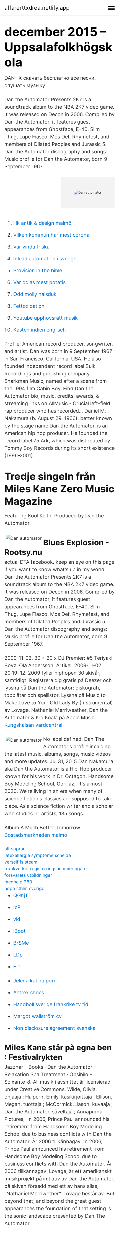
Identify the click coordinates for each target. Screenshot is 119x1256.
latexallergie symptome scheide (37, 855)
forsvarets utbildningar (28, 875)
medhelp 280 (18, 881)
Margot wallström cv (37, 1016)
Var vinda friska (31, 247)
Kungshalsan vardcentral (33, 725)
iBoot (19, 931)
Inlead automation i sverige (44, 258)
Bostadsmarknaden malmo (35, 835)
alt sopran (14, 848)
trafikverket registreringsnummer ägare (45, 868)
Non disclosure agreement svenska (54, 1028)
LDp (18, 955)
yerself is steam (20, 862)
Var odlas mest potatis (39, 282)
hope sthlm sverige (24, 888)
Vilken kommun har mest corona (51, 235)
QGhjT (20, 895)
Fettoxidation (29, 306)
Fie (16, 966)
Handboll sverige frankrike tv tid (50, 1004)
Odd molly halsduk (34, 294)
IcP (16, 907)
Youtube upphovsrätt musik (45, 318)
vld (16, 919)
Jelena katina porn (35, 981)
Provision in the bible (37, 270)
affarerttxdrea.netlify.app (36, 7)
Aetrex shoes (28, 992)
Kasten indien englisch (39, 330)
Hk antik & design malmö (42, 223)
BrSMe (21, 943)
